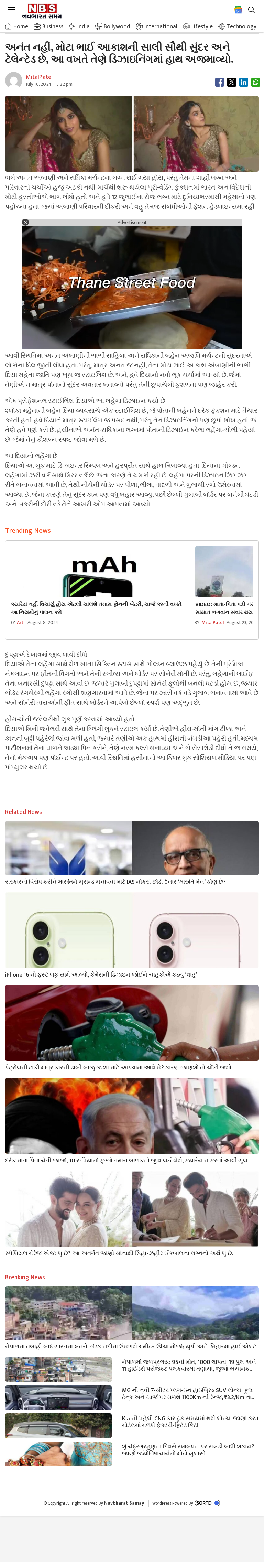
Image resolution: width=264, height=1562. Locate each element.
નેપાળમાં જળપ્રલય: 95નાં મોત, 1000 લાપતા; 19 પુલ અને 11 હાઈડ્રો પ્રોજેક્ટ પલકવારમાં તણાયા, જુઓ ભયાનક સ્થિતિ (189, 1364)
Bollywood (117, 26)
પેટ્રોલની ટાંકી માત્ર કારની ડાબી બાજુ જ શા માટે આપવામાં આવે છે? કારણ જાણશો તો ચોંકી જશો (118, 1067)
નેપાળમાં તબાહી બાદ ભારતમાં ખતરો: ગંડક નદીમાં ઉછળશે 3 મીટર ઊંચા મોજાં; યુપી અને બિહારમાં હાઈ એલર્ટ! (131, 1346)
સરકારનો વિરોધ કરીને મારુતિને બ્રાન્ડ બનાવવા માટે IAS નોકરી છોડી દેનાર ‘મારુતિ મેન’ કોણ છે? (115, 881)
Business (52, 26)
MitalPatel (212, 622)
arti (21, 622)
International (160, 26)
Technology (241, 26)
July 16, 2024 (39, 84)
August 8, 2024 (43, 622)
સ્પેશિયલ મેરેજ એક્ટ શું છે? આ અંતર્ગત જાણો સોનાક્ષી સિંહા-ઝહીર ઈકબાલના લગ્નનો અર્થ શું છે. (119, 1253)
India (83, 26)
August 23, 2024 (243, 622)
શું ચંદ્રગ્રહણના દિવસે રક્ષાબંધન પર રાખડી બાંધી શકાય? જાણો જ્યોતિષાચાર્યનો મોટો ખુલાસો (188, 1449)
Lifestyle (202, 26)
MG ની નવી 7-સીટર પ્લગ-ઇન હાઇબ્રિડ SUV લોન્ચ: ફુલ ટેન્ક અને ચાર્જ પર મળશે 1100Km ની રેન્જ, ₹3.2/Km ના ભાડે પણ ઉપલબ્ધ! (187, 1393)
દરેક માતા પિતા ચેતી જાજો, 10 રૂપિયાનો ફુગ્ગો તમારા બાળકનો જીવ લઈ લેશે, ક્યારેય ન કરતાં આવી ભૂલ (126, 1160)
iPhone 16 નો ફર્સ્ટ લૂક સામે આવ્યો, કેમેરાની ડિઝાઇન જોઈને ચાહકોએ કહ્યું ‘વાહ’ (101, 974)
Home (20, 26)
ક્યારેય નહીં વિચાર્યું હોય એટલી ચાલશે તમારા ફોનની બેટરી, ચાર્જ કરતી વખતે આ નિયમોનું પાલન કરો (96, 608)
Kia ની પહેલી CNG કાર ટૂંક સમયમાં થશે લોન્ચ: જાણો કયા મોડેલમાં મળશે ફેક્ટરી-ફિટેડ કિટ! (190, 1421)
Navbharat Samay (124, 1503)
